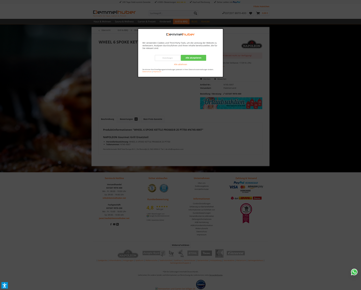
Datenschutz (146, 71)
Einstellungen (167, 58)
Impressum (157, 71)
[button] (4, 285)
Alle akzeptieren (193, 57)
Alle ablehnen (180, 64)
